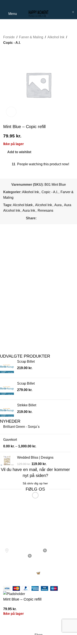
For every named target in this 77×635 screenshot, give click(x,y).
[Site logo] (38, 13)
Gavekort (10, 439)
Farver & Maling (31, 37)
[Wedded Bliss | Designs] (7, 461)
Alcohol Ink (43, 205)
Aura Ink (28, 210)
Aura (58, 205)
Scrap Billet (26, 361)
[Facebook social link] (33, 4)
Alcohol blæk (23, 205)
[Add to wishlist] (8, 625)
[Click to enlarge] (11, 112)
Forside (9, 37)
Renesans (45, 210)
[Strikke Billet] (7, 410)
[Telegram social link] (43, 4)
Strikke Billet (26, 405)
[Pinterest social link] (38, 4)
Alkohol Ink (55, 37)
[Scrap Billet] (7, 367)
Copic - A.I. (12, 42)
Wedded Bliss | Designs (35, 457)
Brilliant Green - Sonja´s (21, 426)
